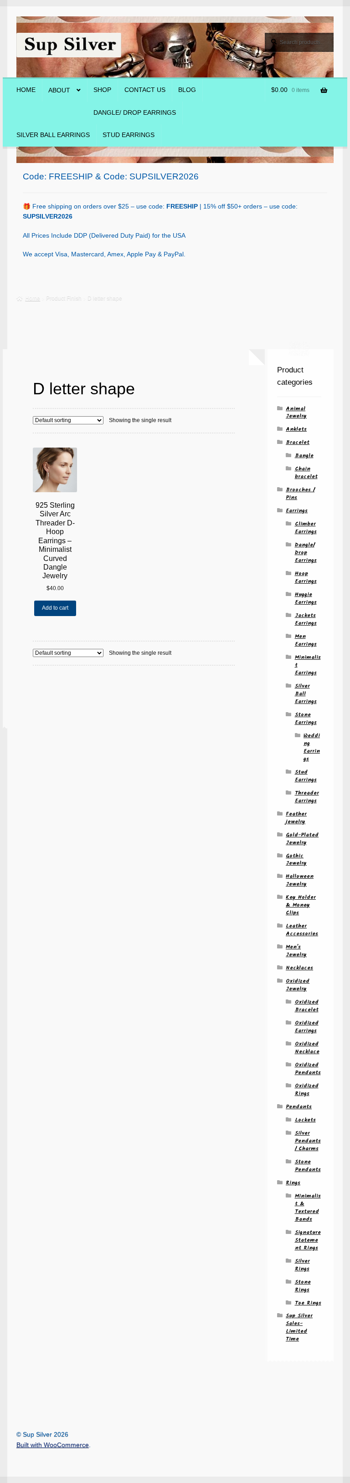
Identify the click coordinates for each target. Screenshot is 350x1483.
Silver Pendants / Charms (308, 1141)
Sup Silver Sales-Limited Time (299, 1327)
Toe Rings (308, 1303)
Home (26, 90)
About (59, 90)
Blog (187, 90)
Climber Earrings (306, 528)
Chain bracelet (306, 472)
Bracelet (297, 442)
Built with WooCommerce (52, 1445)
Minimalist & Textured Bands (308, 1207)
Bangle (304, 455)
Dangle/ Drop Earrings (134, 112)
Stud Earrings (128, 135)
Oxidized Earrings (307, 1027)
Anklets (296, 429)
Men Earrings (306, 640)
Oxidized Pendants (308, 1068)
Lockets (305, 1120)
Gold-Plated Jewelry (302, 839)
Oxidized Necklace (307, 1048)
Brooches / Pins (300, 493)
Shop (102, 90)
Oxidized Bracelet (307, 1006)
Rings (293, 1182)
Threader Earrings (307, 797)
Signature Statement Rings (308, 1240)
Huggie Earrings (306, 598)
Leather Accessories (302, 930)
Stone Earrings (306, 718)
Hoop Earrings (306, 577)
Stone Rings (303, 1286)
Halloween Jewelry (300, 880)
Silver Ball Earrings (53, 135)
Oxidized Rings (307, 1089)
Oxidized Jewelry (297, 985)
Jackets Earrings (306, 619)
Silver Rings (302, 1265)
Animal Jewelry (296, 412)
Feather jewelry (296, 818)
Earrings (297, 510)
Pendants (299, 1106)
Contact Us (144, 90)
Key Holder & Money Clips (301, 905)
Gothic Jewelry (296, 859)
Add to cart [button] (55, 608)
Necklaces (299, 967)
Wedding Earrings (312, 747)
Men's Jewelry (296, 951)
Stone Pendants (308, 1165)
